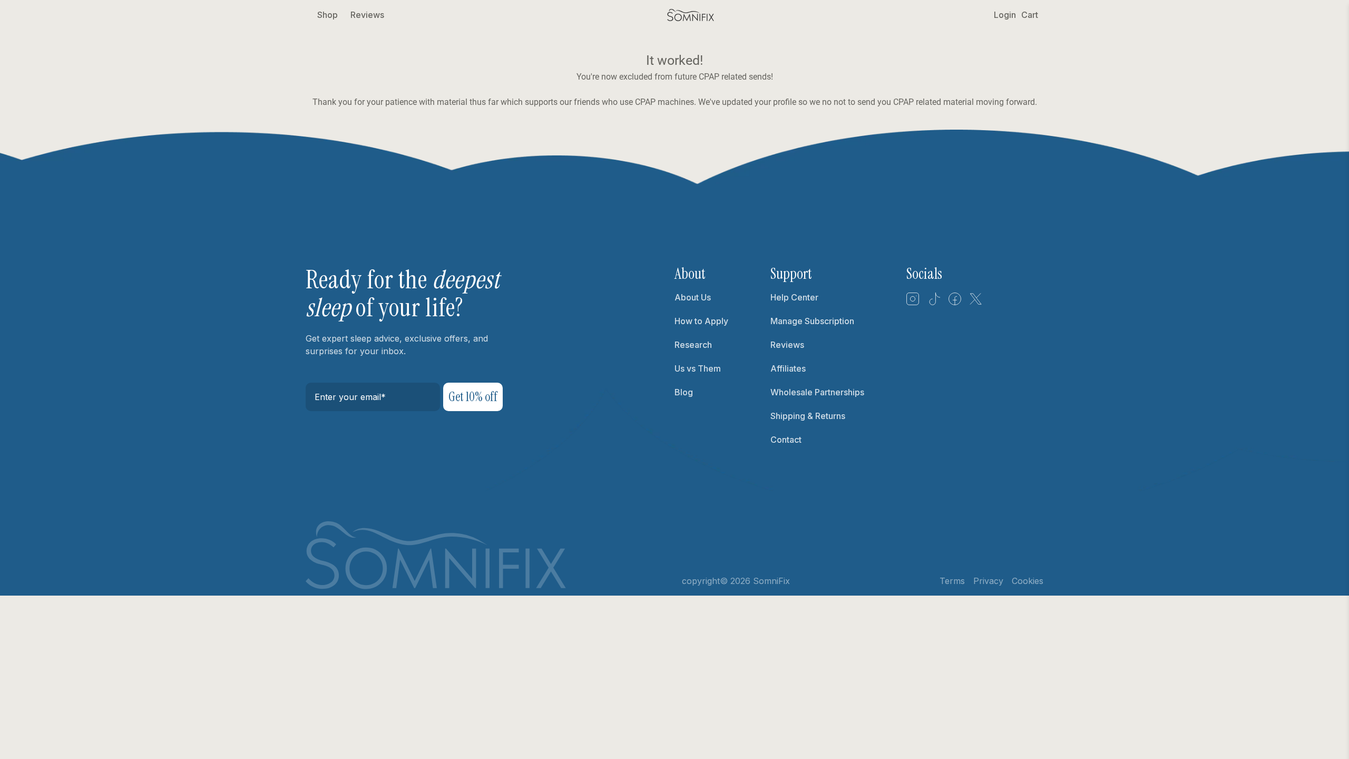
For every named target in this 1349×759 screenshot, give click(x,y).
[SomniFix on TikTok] (933, 302)
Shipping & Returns (807, 416)
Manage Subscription (812, 321)
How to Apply (701, 321)
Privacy (988, 581)
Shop (327, 14)
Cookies (1027, 581)
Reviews (367, 14)
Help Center (794, 297)
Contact (785, 439)
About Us (692, 297)
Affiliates (788, 368)
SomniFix (771, 581)
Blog (683, 392)
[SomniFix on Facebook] (955, 302)
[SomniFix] (691, 15)
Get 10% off (472, 396)
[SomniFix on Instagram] (912, 302)
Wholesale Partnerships (817, 392)
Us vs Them (697, 368)
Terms (952, 581)
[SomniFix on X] (976, 302)
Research (693, 344)
